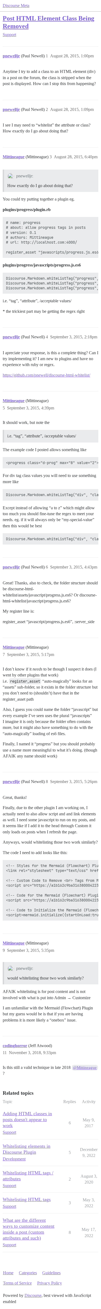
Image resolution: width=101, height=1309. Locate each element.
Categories (28, 1273)
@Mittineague (85, 1067)
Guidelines (51, 1273)
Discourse (33, 1295)
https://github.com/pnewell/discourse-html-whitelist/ (46, 375)
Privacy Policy (49, 1283)
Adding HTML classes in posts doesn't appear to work (27, 1119)
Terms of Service (17, 1283)
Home (8, 1273)
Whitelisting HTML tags (27, 1199)
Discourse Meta (16, 5)
